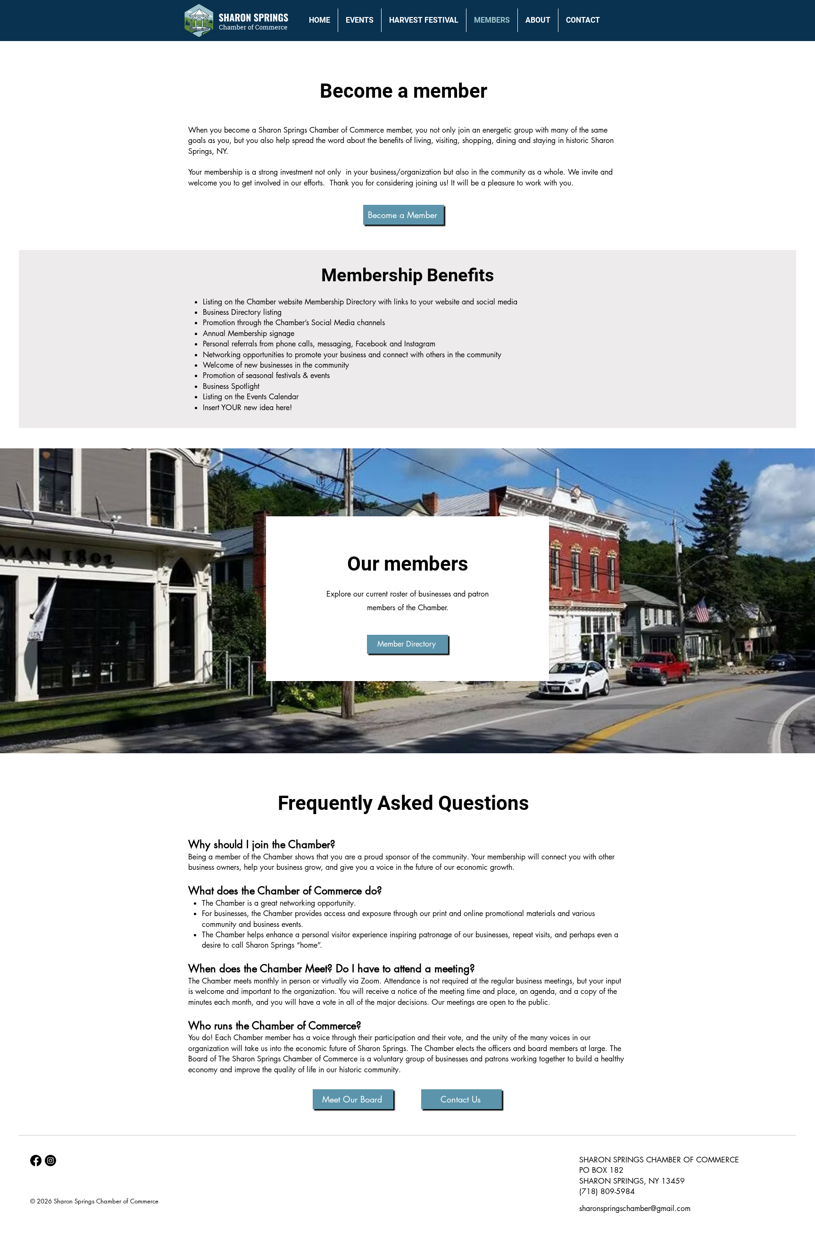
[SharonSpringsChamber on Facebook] (36, 1160)
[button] (359, 20)
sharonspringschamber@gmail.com (634, 1208)
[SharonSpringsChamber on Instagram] (50, 1160)
